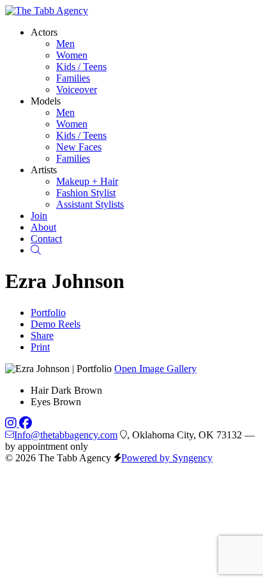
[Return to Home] (46, 10)
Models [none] (46, 101)
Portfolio (48, 312)
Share (42, 335)
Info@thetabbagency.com (65, 434)
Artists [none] (44, 169)
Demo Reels (55, 324)
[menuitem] (65, 43)
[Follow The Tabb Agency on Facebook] (25, 423)
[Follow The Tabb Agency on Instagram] (12, 423)
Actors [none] (44, 32)
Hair (40, 390)
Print (40, 347)
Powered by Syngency (167, 457)
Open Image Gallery (155, 368)
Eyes (40, 401)
